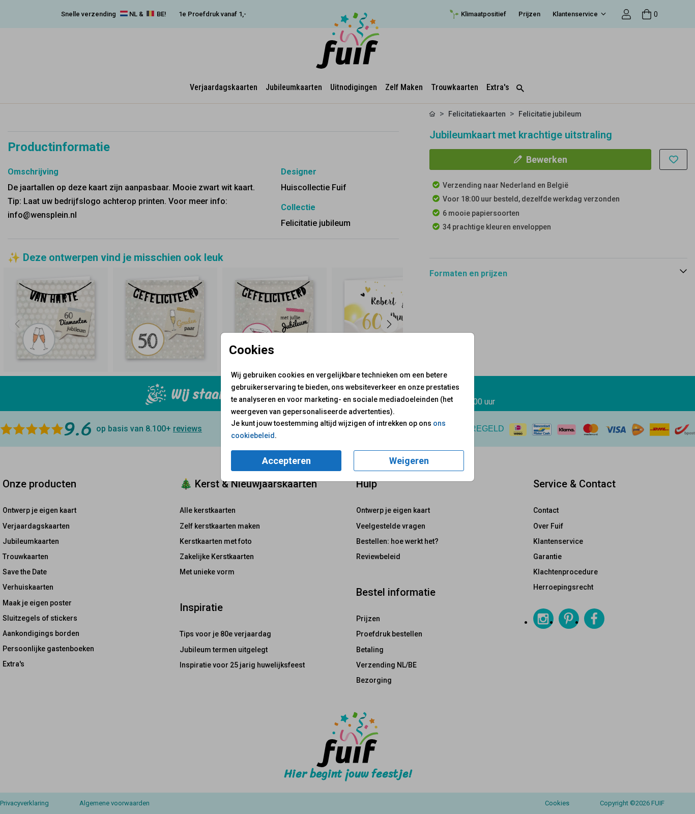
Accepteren (286, 460)
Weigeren (409, 460)
